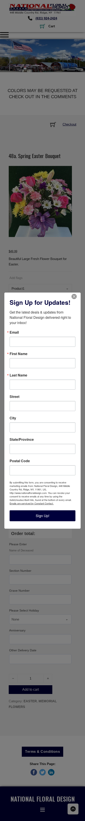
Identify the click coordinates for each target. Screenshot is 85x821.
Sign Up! (42, 515)
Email (14, 332)
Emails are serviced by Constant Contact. (32, 503)
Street (14, 396)
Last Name (18, 375)
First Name (18, 354)
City (13, 418)
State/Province (22, 439)
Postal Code (20, 461)
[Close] (76, 296)
